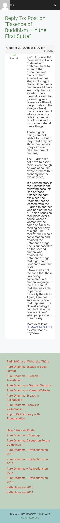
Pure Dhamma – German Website (29, 385)
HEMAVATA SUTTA (39, 327)
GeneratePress (30, 517)
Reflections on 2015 (20, 487)
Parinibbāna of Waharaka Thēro (28, 361)
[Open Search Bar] (55, 5)
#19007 (48, 50)
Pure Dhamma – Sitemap (23, 435)
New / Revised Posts (20, 430)
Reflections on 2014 (20, 492)
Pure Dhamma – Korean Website (28, 390)
